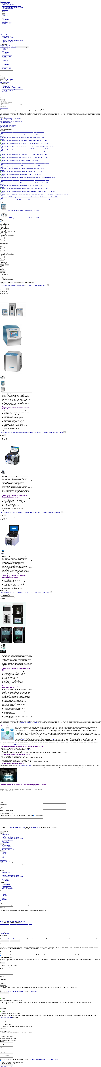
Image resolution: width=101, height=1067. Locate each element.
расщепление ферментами (25, 765)
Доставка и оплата (6, 23)
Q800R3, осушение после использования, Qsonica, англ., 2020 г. (24, 217)
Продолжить (3, 1028)
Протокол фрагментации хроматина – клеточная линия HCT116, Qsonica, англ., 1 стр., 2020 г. (25, 149)
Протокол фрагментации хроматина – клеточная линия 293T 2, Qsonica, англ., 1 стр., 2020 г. (24, 157)
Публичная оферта (4, 924)
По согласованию (38, 815)
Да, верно (2, 82)
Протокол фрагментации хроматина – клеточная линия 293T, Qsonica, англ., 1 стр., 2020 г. (24, 154)
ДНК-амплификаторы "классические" (9, 119)
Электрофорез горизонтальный (8, 125)
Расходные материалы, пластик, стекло (11, 6)
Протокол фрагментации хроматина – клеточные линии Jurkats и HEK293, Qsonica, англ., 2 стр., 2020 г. (27, 146)
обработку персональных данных (17, 827)
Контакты (4, 24)
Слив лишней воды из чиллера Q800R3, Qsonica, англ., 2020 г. (23, 210)
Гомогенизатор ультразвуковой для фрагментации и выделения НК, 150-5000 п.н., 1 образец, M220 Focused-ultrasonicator (30, 512)
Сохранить (2, 962)
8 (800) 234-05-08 (4, 921)
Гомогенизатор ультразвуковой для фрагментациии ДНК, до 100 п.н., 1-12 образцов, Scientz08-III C (25, 592)
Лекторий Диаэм (6, 845)
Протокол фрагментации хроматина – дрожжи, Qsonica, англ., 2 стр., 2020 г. (20, 160)
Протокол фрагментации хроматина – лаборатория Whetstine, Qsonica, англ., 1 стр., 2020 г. (24, 140)
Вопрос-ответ (3, 860)
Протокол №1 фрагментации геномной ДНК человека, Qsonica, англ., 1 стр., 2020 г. (22, 171)
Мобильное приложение (8, 849)
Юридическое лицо (9, 1040)
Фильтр (1, 269)
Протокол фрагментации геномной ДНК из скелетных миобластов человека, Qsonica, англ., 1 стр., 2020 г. (28, 177)
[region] (50, 807)
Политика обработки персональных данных (21, 924)
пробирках (22, 739)
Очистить (2, 78)
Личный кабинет (3, 44)
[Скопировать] (48, 285)
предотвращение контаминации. (22, 744)
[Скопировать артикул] (8, 289)
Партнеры (4, 20)
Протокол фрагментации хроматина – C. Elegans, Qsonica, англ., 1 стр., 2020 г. (21, 165)
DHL (14, 815)
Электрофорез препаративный (7, 127)
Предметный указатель (7, 8)
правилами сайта (34, 991)
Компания (2, 850)
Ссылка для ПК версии (6, 1017)
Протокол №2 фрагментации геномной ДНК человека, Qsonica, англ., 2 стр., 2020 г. (22, 168)
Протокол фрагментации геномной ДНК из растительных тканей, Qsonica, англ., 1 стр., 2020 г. (25, 180)
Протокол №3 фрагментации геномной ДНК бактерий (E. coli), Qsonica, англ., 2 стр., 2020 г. (24, 188)
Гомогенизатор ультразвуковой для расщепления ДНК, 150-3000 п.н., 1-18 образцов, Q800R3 (23, 285)
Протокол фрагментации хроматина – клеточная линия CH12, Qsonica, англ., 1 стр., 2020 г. (24, 151)
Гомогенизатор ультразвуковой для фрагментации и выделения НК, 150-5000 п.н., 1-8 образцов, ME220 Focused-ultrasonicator (31, 432)
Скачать (2, 133)
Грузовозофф (8, 815)
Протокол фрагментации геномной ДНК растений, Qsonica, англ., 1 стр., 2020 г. (21, 174)
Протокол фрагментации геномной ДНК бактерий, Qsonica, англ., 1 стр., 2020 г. (21, 185)
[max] (2, 30)
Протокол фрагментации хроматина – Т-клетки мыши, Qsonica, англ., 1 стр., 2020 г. (22, 132)
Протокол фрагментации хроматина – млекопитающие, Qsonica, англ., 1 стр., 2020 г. (22, 137)
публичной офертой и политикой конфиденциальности (44, 1059)
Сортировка (2, 270)
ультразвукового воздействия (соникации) (29, 722)
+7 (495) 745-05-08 (13, 921)
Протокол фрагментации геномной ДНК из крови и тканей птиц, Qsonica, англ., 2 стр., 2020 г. (25, 182)
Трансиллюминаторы (5, 123)
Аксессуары (3, 223)
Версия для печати (4, 933)
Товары (2, 220)
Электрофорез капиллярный (7, 126)
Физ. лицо (2, 1040)
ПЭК (2, 815)
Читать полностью (4, 115)
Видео (3, 857)
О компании (5, 15)
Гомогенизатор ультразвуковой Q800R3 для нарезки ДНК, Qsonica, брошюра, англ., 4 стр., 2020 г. (26, 199)
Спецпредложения (6, 3)
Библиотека (5, 10)
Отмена (2, 1065)
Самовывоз (30, 815)
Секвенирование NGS (5, 122)
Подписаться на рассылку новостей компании (11, 1062)
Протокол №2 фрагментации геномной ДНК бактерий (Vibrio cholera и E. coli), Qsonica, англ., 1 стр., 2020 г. (28, 191)
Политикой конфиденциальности (16, 938)
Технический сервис (7, 22)
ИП (15, 1040)
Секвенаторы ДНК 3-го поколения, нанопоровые (12, 121)
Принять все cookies (4, 941)
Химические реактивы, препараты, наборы (12, 7)
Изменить (7, 82)
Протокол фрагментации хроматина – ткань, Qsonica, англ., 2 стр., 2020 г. (20, 134)
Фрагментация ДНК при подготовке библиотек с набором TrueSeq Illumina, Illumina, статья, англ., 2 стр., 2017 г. (29, 197)
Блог (3, 18)
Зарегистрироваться (8, 1065)
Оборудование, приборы (8, 4)
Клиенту (2, 844)
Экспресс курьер (21, 815)
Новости (4, 16)
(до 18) (52, 739)
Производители (6, 19)
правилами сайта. (35, 827)
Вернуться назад (4, 108)
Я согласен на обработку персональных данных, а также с (29, 1059)
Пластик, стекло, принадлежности (10, 837)
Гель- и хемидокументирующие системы (10, 118)
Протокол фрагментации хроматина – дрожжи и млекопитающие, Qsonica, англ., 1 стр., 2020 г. (25, 163)
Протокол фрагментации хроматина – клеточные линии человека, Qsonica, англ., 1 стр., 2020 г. (25, 143)
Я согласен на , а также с (20, 827)
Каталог (2, 833)
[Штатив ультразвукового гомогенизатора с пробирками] (8, 781)
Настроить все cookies (15, 941)
